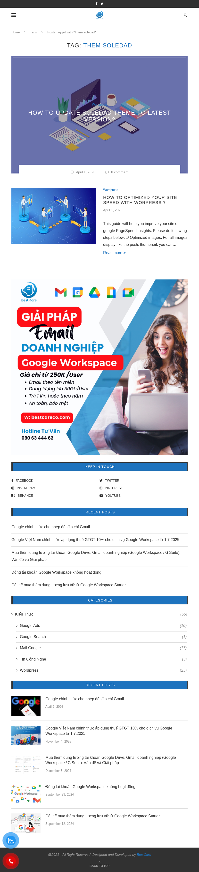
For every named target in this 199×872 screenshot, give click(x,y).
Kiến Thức (101, 614)
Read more (112, 253)
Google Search (103, 637)
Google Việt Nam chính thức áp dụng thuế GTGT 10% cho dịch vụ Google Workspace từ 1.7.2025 (95, 540)
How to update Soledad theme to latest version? (99, 115)
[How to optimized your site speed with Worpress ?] (53, 216)
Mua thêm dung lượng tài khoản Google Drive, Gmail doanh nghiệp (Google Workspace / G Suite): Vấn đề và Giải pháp (110, 760)
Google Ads (103, 626)
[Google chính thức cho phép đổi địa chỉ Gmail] (26, 706)
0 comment (119, 172)
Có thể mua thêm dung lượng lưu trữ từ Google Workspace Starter (68, 585)
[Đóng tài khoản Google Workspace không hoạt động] (26, 794)
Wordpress (99, 104)
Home (15, 32)
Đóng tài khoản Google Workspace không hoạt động (56, 572)
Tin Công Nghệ (103, 659)
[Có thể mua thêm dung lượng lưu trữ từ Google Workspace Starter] (26, 823)
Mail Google (103, 648)
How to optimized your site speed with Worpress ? (140, 200)
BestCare (144, 855)
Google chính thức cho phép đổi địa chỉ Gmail (50, 527)
